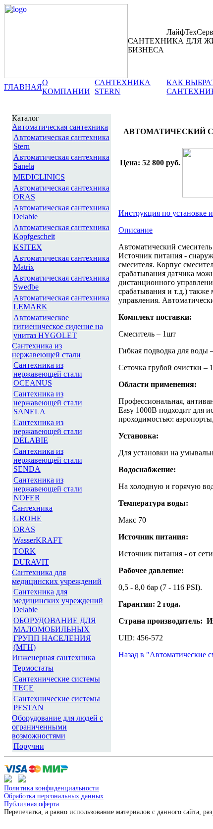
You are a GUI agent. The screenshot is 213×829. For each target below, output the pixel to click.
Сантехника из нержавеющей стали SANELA (47, 403)
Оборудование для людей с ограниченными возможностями (57, 727)
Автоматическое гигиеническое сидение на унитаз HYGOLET (58, 326)
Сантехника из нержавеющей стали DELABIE (47, 431)
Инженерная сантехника (53, 657)
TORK (24, 551)
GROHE (27, 518)
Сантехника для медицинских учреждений (57, 576)
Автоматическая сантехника (60, 127)
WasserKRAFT (37, 540)
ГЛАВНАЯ (23, 87)
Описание (135, 230)
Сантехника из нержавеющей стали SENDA (47, 460)
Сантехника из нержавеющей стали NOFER (47, 489)
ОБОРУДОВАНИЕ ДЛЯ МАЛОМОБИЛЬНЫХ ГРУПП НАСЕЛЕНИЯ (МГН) (54, 633)
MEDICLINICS (39, 177)
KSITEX (27, 247)
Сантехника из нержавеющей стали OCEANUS (47, 374)
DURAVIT (31, 562)
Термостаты (33, 668)
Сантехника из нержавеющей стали (46, 350)
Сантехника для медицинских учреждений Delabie (58, 600)
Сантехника (32, 508)
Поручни (28, 746)
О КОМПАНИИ (66, 87)
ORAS (24, 529)
